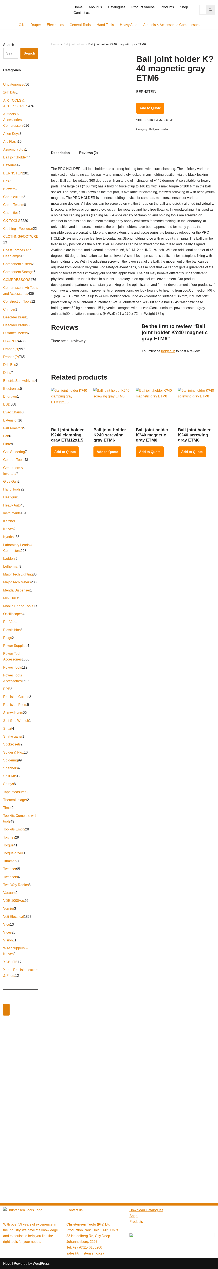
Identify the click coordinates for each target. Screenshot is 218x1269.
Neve (7, 1263)
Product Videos (143, 7)
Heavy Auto (128, 25)
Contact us (81, 12)
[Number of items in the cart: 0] (6, 1009)
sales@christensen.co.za (85, 1253)
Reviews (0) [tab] (88, 153)
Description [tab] (60, 153)
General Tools (80, 25)
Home (78, 7)
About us (95, 7)
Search (8, 45)
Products (167, 7)
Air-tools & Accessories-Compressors (171, 25)
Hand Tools (105, 25)
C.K (21, 25)
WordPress (41, 1263)
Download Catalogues (146, 1210)
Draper (35, 25)
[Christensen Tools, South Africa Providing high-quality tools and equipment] (34, 10)
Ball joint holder (73, 44)
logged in (168, 351)
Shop (184, 7)
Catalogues (116, 7)
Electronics (55, 25)
